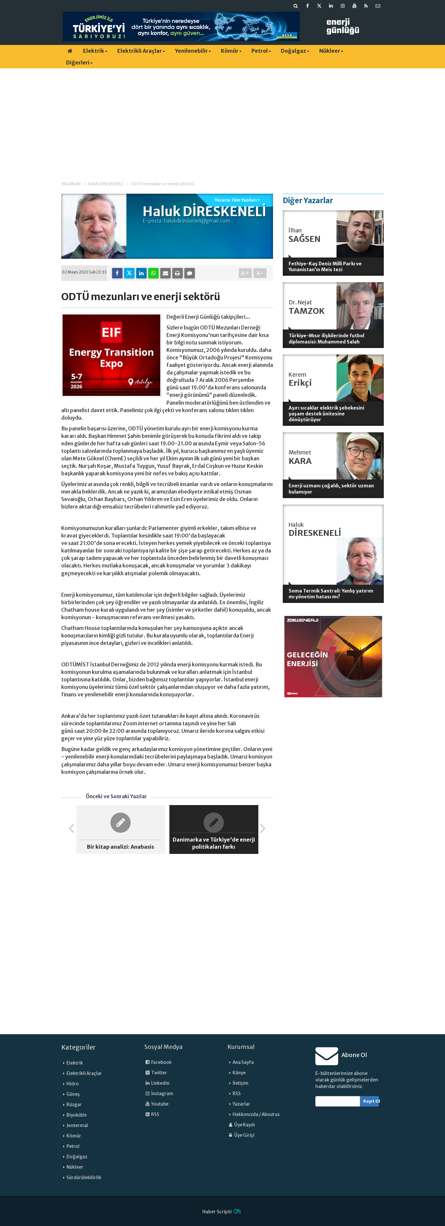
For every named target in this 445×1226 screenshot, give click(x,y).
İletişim (241, 1083)
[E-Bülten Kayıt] (378, 6)
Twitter (159, 1073)
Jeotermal (77, 1125)
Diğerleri (78, 62)
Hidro (72, 1084)
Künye (239, 1073)
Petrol (259, 51)
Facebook (161, 1062)
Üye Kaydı (244, 1125)
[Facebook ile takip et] (307, 6)
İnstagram (162, 1093)
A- (260, 273)
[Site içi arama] (296, 6)
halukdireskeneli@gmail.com (197, 221)
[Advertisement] (222, 118)
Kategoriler (78, 1047)
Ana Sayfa (243, 1062)
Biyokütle (76, 1115)
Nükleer (329, 51)
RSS (155, 1114)
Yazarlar (241, 1104)
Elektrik (93, 51)
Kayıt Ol (371, 1101)
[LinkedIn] (141, 273)
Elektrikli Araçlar (139, 51)
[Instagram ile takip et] (343, 6)
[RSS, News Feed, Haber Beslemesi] (366, 6)
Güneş (73, 1094)
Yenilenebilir (191, 51)
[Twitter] (129, 273)
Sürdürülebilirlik (83, 1177)
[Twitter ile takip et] (319, 6)
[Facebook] (117, 273)
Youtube (159, 1104)
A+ (245, 273)
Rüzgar (74, 1105)
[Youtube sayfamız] (354, 6)
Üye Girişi (244, 1135)
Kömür (229, 51)
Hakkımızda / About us (256, 1114)
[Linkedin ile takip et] (331, 6)
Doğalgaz (293, 51)
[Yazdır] (177, 273)
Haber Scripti (217, 1212)
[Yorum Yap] (189, 273)
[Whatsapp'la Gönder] (153, 273)
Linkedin (160, 1083)
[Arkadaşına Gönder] (165, 273)
